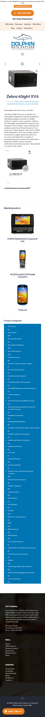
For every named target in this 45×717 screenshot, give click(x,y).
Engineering (9, 651)
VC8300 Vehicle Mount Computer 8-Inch (22, 240)
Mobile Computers (14, 486)
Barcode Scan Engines (16, 345)
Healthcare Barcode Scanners (19, 434)
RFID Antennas (13, 529)
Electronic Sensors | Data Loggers (20, 363)
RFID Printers (12, 535)
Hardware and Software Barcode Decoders (24, 428)
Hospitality (9, 671)
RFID (9, 523)
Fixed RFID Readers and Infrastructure (22, 388)
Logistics (8, 680)
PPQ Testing (12, 498)
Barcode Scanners (14, 351)
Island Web (28, 705)
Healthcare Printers (15, 446)
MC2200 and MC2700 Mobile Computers (22, 275)
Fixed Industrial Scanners (17, 376)
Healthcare (9, 678)
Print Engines (12, 504)
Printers (11, 511)
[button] (36, 71)
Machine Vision (10, 653)
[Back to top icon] (22, 698)
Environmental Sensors (16, 370)
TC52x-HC (22, 310)
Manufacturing (10, 673)
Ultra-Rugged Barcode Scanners (19, 566)
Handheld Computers (15, 415)
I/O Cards (11, 452)
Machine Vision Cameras (17, 480)
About (7, 644)
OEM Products (10, 646)
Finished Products (11, 648)
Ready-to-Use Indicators (17, 517)
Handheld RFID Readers (16, 422)
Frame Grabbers (14, 394)
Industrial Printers (14, 459)
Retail (7, 675)
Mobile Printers (13, 492)
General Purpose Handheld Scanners (21, 401)
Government (10, 669)
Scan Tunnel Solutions (15, 542)
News (7, 655)
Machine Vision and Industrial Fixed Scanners (20, 472)
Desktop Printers (14, 357)
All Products (19, 101)
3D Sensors (12, 326)
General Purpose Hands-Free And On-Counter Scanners (22, 408)
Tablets (10, 560)
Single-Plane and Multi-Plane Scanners (22, 548)
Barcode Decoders (15, 339)
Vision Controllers (32, 104)
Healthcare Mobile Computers (19, 440)
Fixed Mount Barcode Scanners (19, 382)
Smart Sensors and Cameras (18, 554)
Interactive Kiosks (14, 465)
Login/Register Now (23, 6)
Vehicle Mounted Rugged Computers (21, 573)
